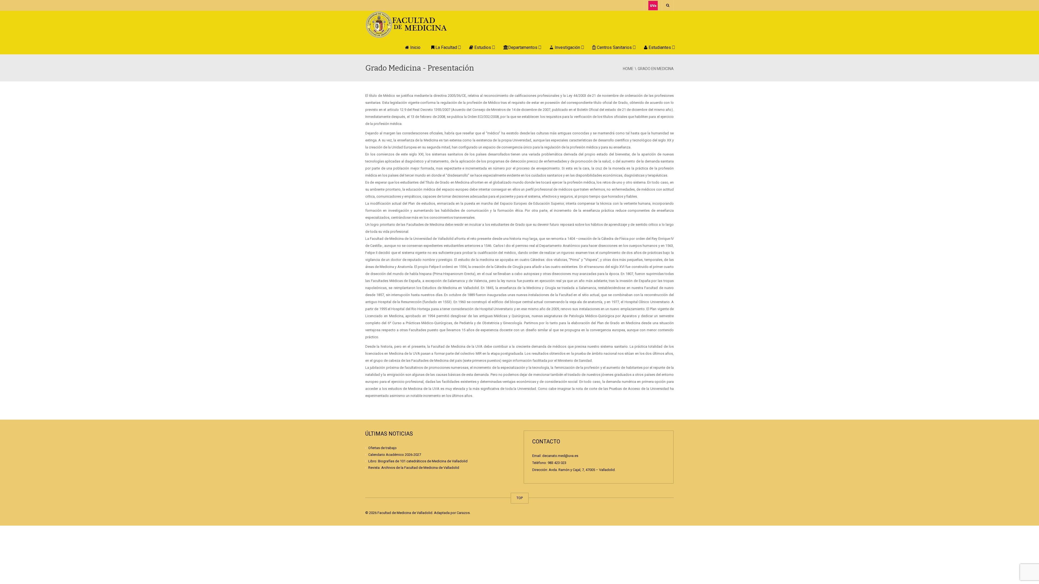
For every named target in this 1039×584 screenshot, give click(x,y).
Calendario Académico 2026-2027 (394, 454)
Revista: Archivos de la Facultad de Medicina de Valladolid (413, 468)
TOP (520, 498)
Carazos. (464, 513)
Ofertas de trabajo (382, 448)
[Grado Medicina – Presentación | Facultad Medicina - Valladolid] (412, 24)
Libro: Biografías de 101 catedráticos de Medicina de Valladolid (418, 461)
